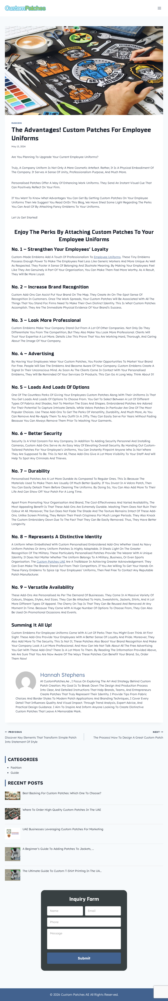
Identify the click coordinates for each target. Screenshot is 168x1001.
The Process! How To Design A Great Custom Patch (128, 735)
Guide (15, 773)
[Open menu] (159, 8)
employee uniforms (107, 257)
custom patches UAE (51, 561)
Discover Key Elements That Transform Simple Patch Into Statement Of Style (40, 737)
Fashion (16, 123)
